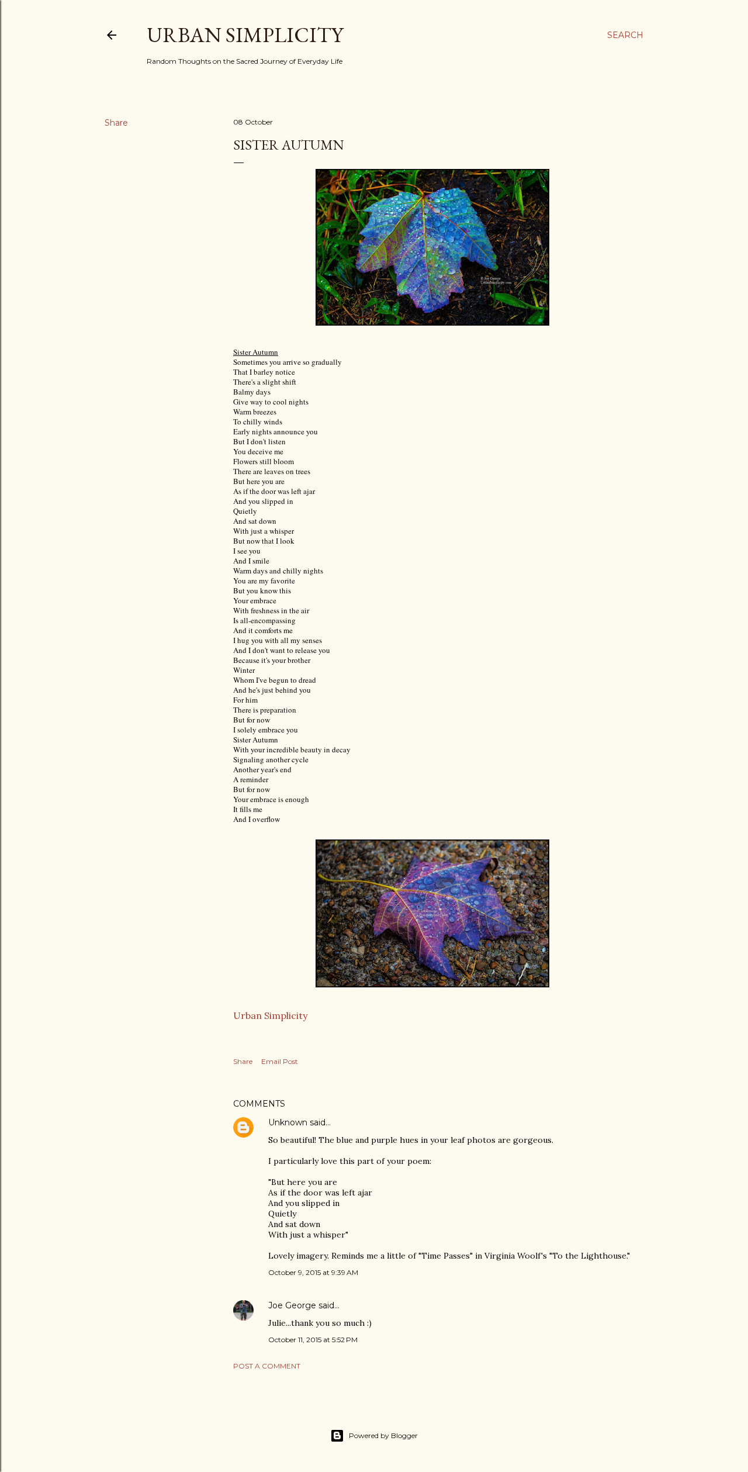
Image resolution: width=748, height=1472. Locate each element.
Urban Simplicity (245, 35)
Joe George (292, 1305)
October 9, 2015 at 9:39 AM (313, 1272)
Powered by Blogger (383, 1435)
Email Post (279, 1061)
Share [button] (116, 123)
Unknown (287, 1122)
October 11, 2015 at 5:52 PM (313, 1339)
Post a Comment (266, 1366)
